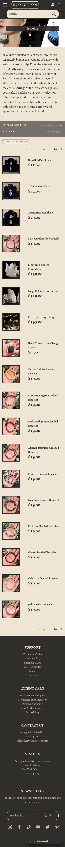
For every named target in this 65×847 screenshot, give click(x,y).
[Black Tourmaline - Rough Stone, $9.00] (11, 348)
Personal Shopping (32, 703)
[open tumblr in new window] (28, 826)
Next (57, 149)
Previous (10, 149)
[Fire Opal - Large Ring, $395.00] (11, 322)
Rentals (32, 671)
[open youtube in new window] (37, 826)
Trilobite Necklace (39, 186)
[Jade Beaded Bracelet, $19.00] (11, 609)
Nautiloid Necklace (39, 160)
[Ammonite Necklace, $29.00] (11, 217)
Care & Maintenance (32, 708)
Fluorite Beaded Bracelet (43, 474)
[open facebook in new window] (18, 826)
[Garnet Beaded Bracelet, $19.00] (11, 557)
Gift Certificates (32, 666)
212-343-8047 (32, 773)
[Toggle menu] (5, 5)
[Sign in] (52, 4)
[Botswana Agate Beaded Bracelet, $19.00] (11, 400)
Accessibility (32, 712)
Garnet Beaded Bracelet (42, 552)
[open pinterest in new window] (56, 826)
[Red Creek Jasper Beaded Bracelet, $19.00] (11, 426)
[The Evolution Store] (21, 5)
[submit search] (54, 14)
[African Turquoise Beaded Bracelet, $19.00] (11, 452)
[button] (44, 126)
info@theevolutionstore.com (32, 740)
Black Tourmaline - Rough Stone (43, 345)
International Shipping (32, 695)
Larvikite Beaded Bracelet (43, 500)
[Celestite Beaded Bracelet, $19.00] (11, 583)
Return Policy (32, 658)
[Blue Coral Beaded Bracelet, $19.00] (11, 243)
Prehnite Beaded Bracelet (43, 526)
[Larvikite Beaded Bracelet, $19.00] (11, 504)
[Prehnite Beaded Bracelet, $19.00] (11, 531)
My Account (32, 675)
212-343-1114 (32, 736)
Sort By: (32, 841)
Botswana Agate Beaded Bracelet (42, 397)
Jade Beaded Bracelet (40, 604)
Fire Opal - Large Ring (41, 317)
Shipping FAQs (32, 662)
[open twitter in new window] (46, 826)
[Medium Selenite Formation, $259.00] (11, 269)
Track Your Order (32, 654)
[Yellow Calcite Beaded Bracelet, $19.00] (11, 374)
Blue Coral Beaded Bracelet (44, 238)
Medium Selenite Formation (38, 267)
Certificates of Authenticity (32, 699)
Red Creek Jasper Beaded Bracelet (43, 423)
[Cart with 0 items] (59, 4)
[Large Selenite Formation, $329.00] (11, 296)
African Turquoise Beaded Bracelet (43, 450)
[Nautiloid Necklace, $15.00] (11, 165)
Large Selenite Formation (43, 291)
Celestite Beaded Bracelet (43, 578)
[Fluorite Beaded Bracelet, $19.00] (11, 478)
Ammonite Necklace (40, 212)
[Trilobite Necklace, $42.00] (11, 191)
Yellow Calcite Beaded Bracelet (41, 371)
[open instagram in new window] (9, 826)
